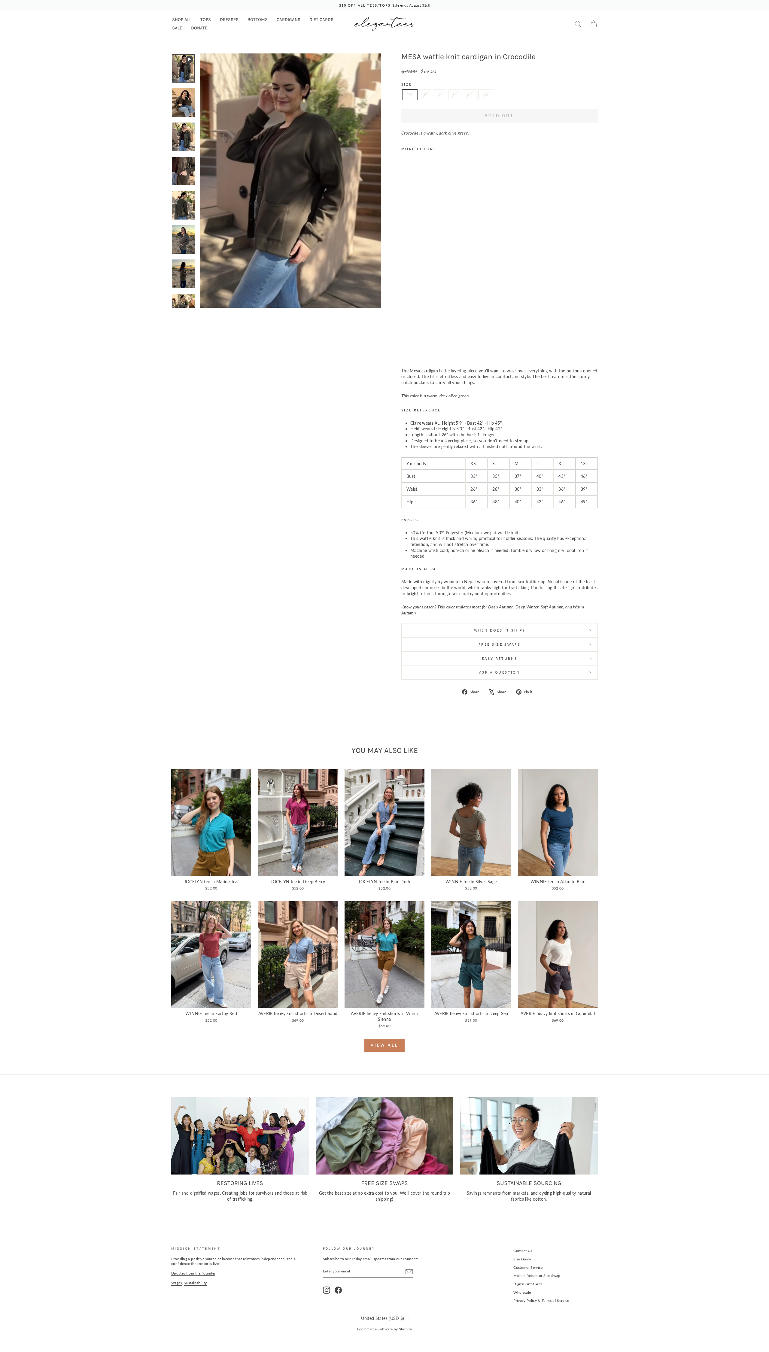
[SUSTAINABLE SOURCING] (529, 1136)
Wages (176, 1283)
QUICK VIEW (211, 869)
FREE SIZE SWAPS (500, 644)
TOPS (205, 19)
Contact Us (522, 1250)
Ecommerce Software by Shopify (384, 1329)
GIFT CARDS (321, 19)
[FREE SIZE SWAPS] (385, 1136)
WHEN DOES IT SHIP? (499, 630)
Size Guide (522, 1259)
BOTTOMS (258, 19)
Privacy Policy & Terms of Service (541, 1300)
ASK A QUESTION (499, 672)
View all (384, 1045)
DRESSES (229, 19)
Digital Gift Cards (527, 1284)
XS (409, 94)
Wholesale (522, 1292)
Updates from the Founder (193, 1273)
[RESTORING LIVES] (240, 1136)
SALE (177, 28)
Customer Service (528, 1267)
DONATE (199, 28)
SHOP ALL (181, 19)
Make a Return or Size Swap (536, 1275)
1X (485, 94)
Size (406, 84)
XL (469, 94)
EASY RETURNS (499, 658)
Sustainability (195, 1283)
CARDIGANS (288, 19)
